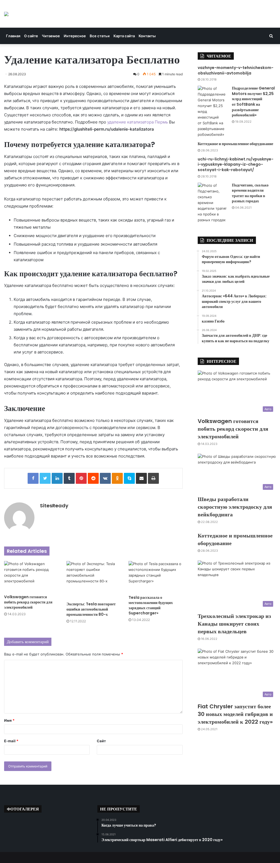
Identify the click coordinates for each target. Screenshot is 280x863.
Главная (13, 36)
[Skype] (129, 478)
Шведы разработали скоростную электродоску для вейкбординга (235, 506)
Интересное (75, 36)
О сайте (31, 36)
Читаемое (51, 36)
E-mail (11, 741)
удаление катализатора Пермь (137, 122)
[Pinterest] (81, 478)
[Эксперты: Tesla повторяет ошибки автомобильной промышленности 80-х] (93, 580)
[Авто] (6, 14)
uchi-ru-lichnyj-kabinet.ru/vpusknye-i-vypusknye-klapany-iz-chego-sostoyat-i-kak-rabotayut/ (235, 164)
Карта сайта (124, 36)
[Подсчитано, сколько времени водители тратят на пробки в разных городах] (213, 203)
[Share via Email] (141, 478)
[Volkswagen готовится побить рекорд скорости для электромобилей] (31, 576)
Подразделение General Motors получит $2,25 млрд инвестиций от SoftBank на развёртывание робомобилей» (253, 101)
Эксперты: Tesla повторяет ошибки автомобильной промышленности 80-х (91, 609)
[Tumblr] (69, 478)
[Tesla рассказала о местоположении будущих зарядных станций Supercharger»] (156, 576)
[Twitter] (45, 478)
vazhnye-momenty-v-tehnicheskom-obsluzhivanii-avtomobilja (235, 70)
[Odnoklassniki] (117, 478)
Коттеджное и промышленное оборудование (235, 143)
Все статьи (100, 36)
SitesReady (54, 505)
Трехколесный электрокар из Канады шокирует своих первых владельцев (234, 623)
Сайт (101, 741)
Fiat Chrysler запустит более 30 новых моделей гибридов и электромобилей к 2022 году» (235, 714)
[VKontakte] (105, 478)
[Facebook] (33, 478)
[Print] (153, 478)
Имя (9, 720)
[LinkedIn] (57, 478)
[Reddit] (93, 478)
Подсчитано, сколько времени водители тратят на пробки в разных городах (250, 193)
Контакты (147, 36)
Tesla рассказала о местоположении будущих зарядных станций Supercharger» (151, 605)
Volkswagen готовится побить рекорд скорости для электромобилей (28, 602)
